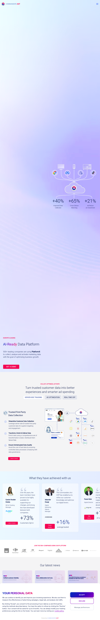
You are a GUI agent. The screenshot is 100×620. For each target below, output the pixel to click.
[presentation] (17, 578)
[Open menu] (97, 4)
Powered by (49, 618)
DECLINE (82, 601)
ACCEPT (82, 595)
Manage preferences (82, 607)
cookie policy (59, 611)
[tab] (33, 397)
